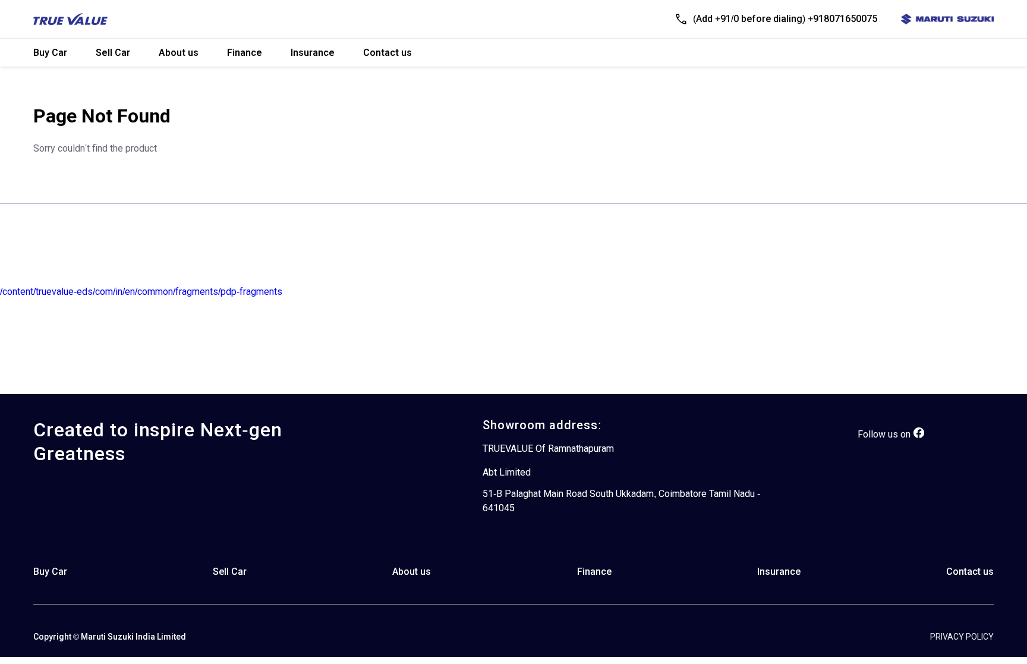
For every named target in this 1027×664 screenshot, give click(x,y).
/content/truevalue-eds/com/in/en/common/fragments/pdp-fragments (141, 291)
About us (179, 52)
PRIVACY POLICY (962, 636)
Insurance (313, 52)
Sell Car (113, 52)
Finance (244, 52)
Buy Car (50, 52)
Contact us (387, 52)
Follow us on (884, 434)
